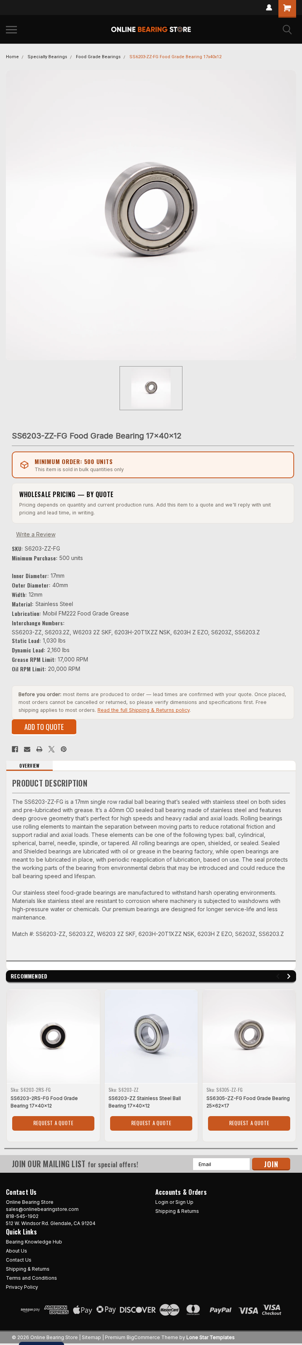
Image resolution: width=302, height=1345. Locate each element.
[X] (51, 749)
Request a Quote (53, 1123)
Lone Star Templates (210, 1337)
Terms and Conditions (31, 1278)
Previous (279, 976)
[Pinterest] (64, 749)
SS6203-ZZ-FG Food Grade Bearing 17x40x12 (175, 56)
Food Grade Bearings (98, 56)
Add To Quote (44, 727)
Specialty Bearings (47, 56)
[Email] (27, 749)
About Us (16, 1251)
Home (12, 56)
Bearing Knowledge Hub (34, 1242)
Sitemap (91, 1337)
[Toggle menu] (11, 29)
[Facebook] (15, 749)
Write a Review (35, 534)
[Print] (39, 749)
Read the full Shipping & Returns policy (144, 710)
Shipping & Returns (177, 1211)
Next (290, 976)
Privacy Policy (22, 1287)
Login (161, 1202)
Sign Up (184, 1202)
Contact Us (18, 1260)
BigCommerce (143, 1337)
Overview (29, 766)
